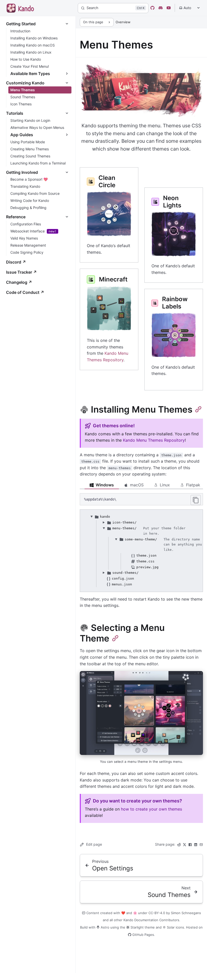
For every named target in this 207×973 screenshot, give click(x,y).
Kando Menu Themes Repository (154, 440)
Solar (170, 927)
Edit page (94, 844)
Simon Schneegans (186, 913)
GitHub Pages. (143, 935)
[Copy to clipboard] (196, 500)
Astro (104, 927)
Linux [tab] (165, 484)
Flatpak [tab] (193, 484)
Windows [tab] (105, 484)
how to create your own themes (151, 809)
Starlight (137, 927)
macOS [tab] (137, 484)
